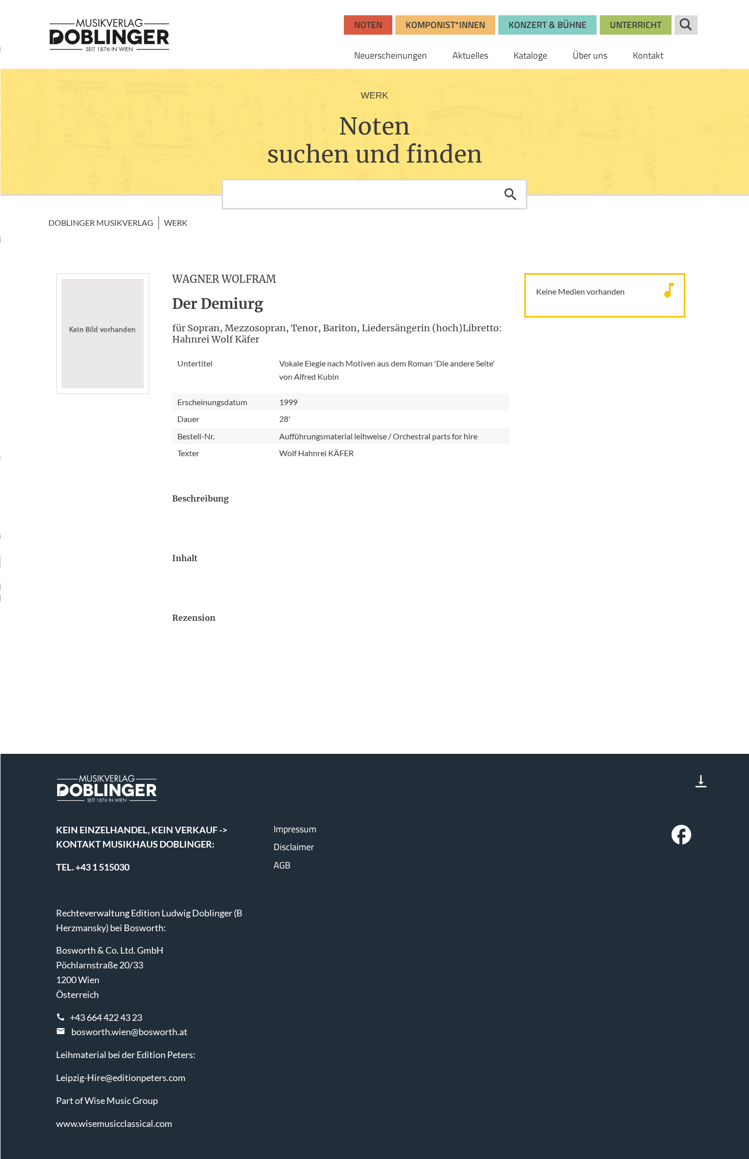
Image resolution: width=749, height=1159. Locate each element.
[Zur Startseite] (109, 34)
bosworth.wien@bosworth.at (129, 1031)
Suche (686, 25)
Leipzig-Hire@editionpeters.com (120, 1077)
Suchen (510, 194)
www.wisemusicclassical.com (114, 1123)
